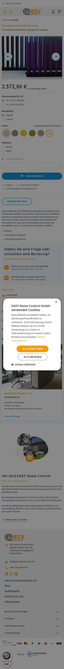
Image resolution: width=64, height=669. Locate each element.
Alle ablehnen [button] (32, 357)
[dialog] (32, 334)
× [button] (56, 302)
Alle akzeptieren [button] (32, 348)
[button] (23, 364)
